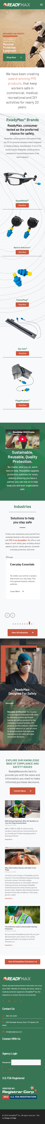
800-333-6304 (11, 1016)
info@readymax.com (14, 1032)
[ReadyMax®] (16, 4)
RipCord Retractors (22, 248)
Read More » (9, 839)
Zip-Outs (22, 349)
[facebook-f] (3, 1001)
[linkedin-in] (15, 1001)
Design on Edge (10, 1118)
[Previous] (7, 615)
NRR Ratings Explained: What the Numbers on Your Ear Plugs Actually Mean (21, 822)
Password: (6, 1062)
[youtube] (9, 1001)
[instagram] (21, 1001)
